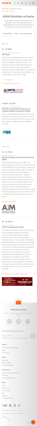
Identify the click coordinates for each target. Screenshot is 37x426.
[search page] (15, 3)
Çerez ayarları (20, 413)
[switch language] (22, 3)
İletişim (4, 350)
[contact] (18, 3)
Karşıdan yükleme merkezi (8, 378)
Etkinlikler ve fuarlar (8, 11)
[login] (25, 3)
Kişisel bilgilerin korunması (8, 413)
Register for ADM (10, 202)
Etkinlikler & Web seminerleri (11, 9)
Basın (3, 393)
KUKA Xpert (5, 375)
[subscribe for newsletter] (33, 336)
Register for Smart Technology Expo (16, 274)
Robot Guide (5, 360)
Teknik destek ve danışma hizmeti (10, 347)
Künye (20, 410)
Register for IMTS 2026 (12, 83)
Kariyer (3, 385)
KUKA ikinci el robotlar (7, 365)
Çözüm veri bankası (7, 363)
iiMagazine (4, 395)
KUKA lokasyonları (6, 390)
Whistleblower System (7, 398)
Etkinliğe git (8, 80)
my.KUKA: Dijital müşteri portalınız (10, 373)
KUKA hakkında (6, 388)
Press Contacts (5, 352)
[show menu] (33, 3)
